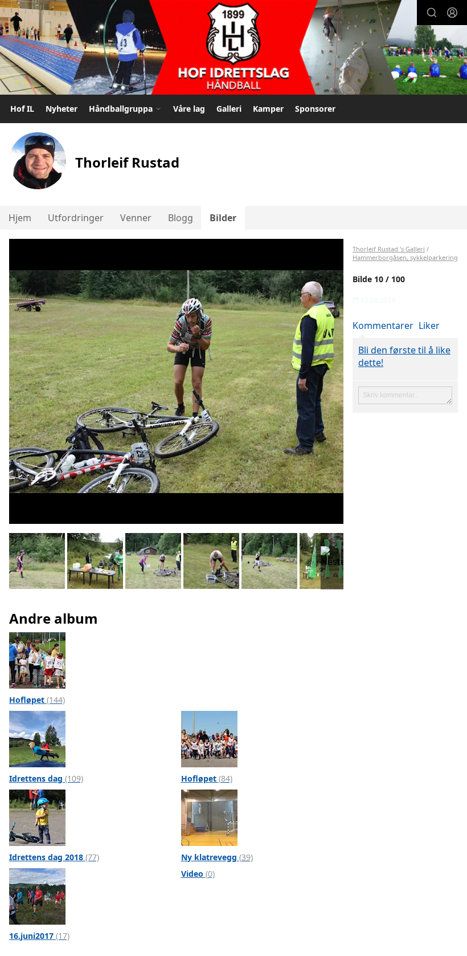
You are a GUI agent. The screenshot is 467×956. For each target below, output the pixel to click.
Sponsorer (315, 108)
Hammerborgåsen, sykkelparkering (405, 257)
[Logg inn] (452, 12)
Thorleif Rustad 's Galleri (389, 249)
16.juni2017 (39, 935)
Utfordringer (76, 217)
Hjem (20, 217)
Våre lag (189, 108)
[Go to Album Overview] (37, 659)
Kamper (268, 108)
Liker (429, 325)
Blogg (180, 217)
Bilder (223, 217)
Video (198, 873)
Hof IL (22, 108)
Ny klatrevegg (217, 857)
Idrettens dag (46, 778)
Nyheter (61, 108)
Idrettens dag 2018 (54, 857)
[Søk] (431, 12)
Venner (135, 217)
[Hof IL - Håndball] (233, 49)
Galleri (228, 108)
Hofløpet (37, 699)
